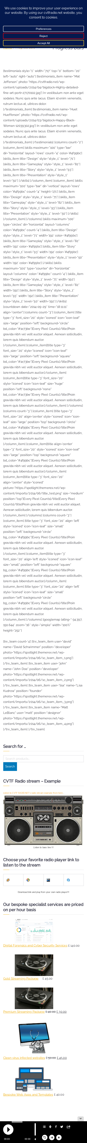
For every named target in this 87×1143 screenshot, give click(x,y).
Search (10, 766)
